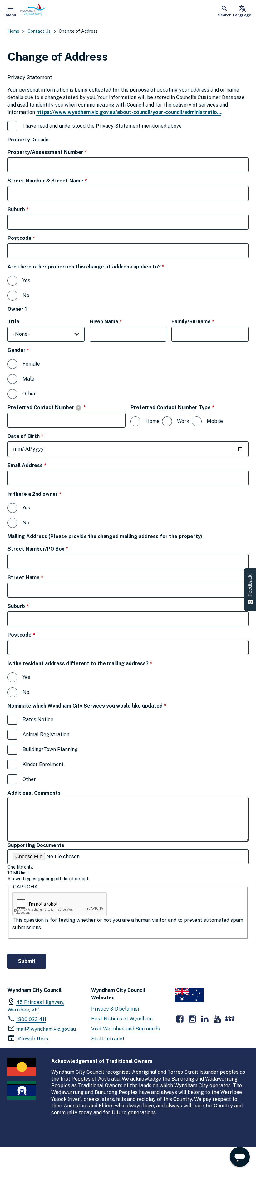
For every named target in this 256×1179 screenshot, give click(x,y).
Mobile (215, 421)
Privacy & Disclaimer (115, 1009)
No (25, 295)
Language (242, 11)
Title (13, 321)
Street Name (36, 577)
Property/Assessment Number (58, 152)
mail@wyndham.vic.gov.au (46, 1029)
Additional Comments (34, 793)
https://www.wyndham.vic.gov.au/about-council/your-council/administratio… (128, 112)
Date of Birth (36, 436)
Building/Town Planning (50, 749)
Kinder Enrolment (43, 764)
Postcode (32, 238)
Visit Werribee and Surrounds (125, 1029)
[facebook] (180, 1019)
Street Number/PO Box (48, 549)
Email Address (37, 465)
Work (183, 421)
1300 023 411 (31, 1019)
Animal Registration (45, 734)
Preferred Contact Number (56, 407)
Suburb (29, 209)
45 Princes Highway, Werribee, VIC (35, 1006)
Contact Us (39, 31)
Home (13, 31)
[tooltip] (78, 408)
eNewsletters (32, 1039)
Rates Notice (37, 719)
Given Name (117, 321)
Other (29, 394)
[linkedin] (205, 1019)
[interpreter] (230, 1019)
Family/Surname (203, 321)
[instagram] (192, 1019)
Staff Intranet (108, 1039)
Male (28, 379)
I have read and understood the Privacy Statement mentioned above (113, 126)
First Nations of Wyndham (122, 1019)
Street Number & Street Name (58, 181)
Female (31, 364)
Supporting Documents (35, 845)
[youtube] (217, 1019)
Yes (26, 280)
